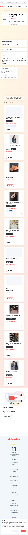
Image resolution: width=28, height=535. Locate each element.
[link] (1, 10)
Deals (11, 6)
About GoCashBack (14, 462)
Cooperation (14, 464)
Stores (3, 6)
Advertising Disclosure (14, 476)
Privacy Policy (14, 471)
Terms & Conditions (14, 469)
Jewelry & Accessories (14, 494)
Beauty (14, 487)
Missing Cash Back (14, 510)
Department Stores (14, 483)
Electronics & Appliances (14, 497)
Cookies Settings (15, 530)
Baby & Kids (14, 492)
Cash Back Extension (14, 505)
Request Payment (14, 512)
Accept (23, 530)
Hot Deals (14, 503)
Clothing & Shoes (14, 485)
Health (14, 490)
